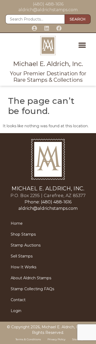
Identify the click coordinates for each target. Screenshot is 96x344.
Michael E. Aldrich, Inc (62, 327)
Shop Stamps (23, 234)
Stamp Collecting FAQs (32, 288)
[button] (82, 45)
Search (78, 19)
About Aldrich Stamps (31, 278)
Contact (18, 299)
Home (17, 223)
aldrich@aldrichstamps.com (48, 9)
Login (16, 310)
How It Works (23, 267)
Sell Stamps (22, 256)
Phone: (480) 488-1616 (48, 201)
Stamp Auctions (26, 245)
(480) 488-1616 (48, 4)
